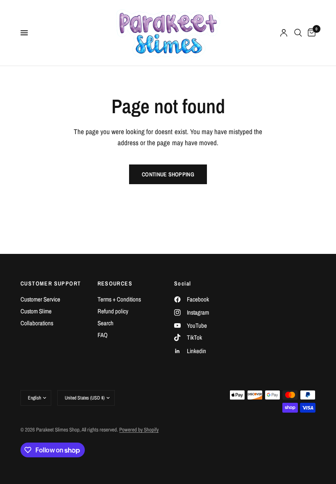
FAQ (103, 335)
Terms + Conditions (119, 299)
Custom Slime (36, 311)
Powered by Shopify (139, 429)
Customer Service (40, 299)
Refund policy (113, 311)
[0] (310, 33)
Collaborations (36, 323)
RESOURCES (115, 283)
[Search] (298, 33)
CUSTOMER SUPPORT (50, 283)
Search (106, 323)
